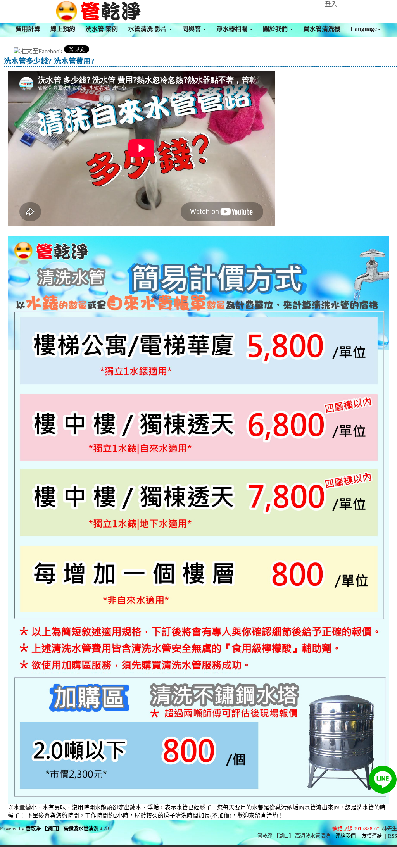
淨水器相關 (232, 29)
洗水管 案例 (101, 29)
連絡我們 (345, 836)
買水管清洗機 (321, 29)
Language (363, 29)
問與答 (192, 29)
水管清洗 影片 (148, 29)
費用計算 (28, 29)
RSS (392, 836)
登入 (331, 4)
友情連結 (372, 836)
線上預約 (62, 29)
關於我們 (276, 29)
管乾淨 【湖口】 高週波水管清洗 (62, 828)
